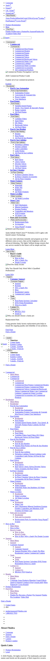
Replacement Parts (22, 520)
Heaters (18, 446)
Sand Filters (31, 435)
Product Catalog (11, 641)
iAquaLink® (38, 582)
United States (15, 342)
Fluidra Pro (10, 31)
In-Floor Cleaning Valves (24, 477)
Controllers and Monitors (30, 509)
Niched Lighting (35, 454)
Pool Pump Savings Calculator (26, 561)
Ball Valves (19, 467)
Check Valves (29, 467)
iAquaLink (10, 13)
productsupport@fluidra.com (16, 611)
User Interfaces (35, 414)
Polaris (9, 8)
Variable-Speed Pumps (23, 423)
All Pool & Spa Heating (39, 446)
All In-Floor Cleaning (32, 479)
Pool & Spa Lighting (18, 140)
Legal (8, 652)
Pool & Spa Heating (18, 129)
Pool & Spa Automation (19, 88)
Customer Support (17, 279)
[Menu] (2, 38)
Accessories (33, 520)
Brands (8, 574)
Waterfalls (19, 488)
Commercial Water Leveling (32, 393)
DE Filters (40, 435)
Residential (10, 86)
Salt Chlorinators (21, 506)
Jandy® (13, 582)
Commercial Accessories (24, 395)
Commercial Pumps (22, 387)
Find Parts (9, 330)
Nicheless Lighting (22, 454)
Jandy (8, 5)
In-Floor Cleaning (17, 170)
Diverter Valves (40, 467)
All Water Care (26, 511)
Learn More (10, 249)
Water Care (15, 200)
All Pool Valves (32, 469)
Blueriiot (20, 18)
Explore (8, 84)
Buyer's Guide (16, 256)
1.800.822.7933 (11, 613)
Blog (7, 27)
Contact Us (15, 309)
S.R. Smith (10, 11)
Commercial (11, 42)
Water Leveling (16, 194)
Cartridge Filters (21, 435)
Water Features (16, 181)
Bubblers (34, 488)
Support (9, 277)
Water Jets (27, 488)
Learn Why (10, 274)
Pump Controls (33, 425)
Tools (13, 298)
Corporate (9, 3)
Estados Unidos (16, 344)
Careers (8, 639)
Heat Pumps (25, 446)
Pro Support (31, 31)
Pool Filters (14, 114)
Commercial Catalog (37, 553)
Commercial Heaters (41, 385)
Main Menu (14, 374)
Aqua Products (11, 18)
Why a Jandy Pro (31, 536)
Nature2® (14, 585)
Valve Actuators (21, 469)
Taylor (36, 18)
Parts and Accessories (18, 220)
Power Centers (24, 414)
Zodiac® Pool (28, 582)
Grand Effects (28, 18)
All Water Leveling (22, 498)
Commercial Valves (22, 389)
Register (24, 551)
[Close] (2, 346)
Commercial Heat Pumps (24, 385)
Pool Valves (14, 155)
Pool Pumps (15, 101)
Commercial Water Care (29, 391)
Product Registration (13, 25)
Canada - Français (16, 349)
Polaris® (19, 582)
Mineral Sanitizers (34, 506)
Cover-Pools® (23, 585)
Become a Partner (20, 31)
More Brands (11, 15)
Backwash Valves (21, 437)
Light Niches (28, 456)
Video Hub (17, 34)
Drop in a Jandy (30, 564)
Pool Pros (10, 29)
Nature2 (12, 21)
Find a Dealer (11, 332)
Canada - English (16, 347)
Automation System (22, 412)
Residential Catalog (22, 553)
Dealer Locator (43, 536)
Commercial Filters (37, 387)
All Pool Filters (33, 437)
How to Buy (10, 251)
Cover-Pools (21, 21)
